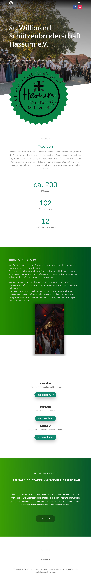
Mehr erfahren (45, 418)
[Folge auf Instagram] (80, 7)
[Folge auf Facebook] (75, 7)
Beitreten (45, 518)
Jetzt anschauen (45, 394)
